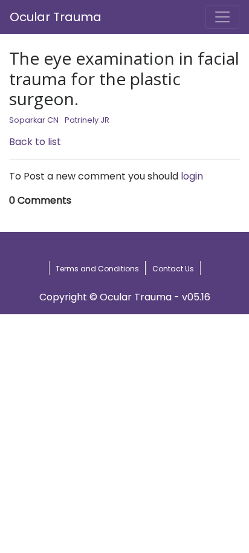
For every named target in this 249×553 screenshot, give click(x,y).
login (192, 176)
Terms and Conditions (97, 269)
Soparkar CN (34, 120)
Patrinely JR (87, 120)
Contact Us (173, 269)
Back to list (35, 142)
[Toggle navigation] (222, 17)
